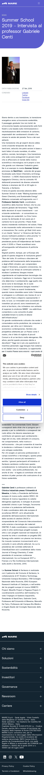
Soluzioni (7, 658)
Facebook (25, 97)
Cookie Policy (29, 766)
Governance (9, 687)
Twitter (25, 95)
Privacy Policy (8, 766)
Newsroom (8, 696)
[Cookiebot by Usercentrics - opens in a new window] (31, 355)
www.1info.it (31, 739)
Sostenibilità (9, 667)
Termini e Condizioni (10, 771)
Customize (20, 410)
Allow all (22, 402)
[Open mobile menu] (39, 3)
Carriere (7, 706)
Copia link (25, 100)
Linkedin (25, 93)
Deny (22, 417)
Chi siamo (8, 648)
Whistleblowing (29, 771)
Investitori (8, 677)
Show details (31, 395)
